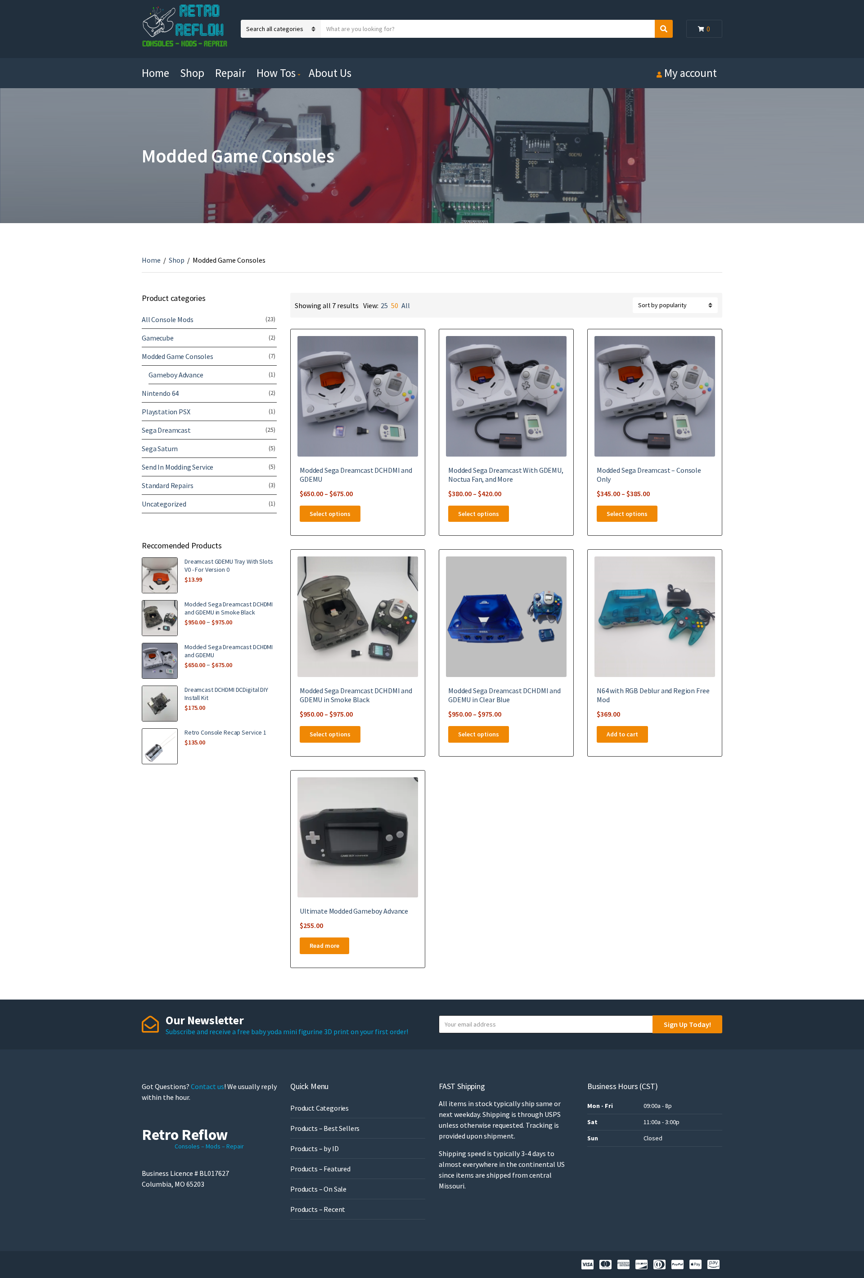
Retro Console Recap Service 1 (225, 732)
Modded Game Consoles (177, 356)
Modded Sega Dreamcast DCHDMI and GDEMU (228, 651)
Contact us (207, 1086)
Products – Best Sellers (325, 1128)
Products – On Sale (318, 1188)
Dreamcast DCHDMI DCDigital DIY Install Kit (226, 694)
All (405, 305)
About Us (330, 73)
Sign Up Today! (687, 1024)
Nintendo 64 (160, 393)
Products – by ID (314, 1148)
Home (155, 73)
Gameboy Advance (175, 374)
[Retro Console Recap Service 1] (160, 746)
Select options (330, 514)
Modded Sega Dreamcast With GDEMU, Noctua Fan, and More (505, 475)
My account (690, 73)
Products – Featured (320, 1168)
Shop (192, 73)
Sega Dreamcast (166, 430)
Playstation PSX (166, 411)
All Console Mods (167, 319)
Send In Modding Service (177, 466)
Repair (230, 73)
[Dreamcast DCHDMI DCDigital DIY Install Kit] (160, 704)
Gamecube (158, 337)
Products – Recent (317, 1209)
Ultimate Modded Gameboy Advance (354, 910)
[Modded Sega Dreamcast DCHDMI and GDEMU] (160, 661)
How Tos (276, 73)
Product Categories (319, 1107)
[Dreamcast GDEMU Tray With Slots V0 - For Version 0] (160, 575)
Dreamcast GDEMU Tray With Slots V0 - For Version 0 (228, 565)
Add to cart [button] (622, 734)
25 (384, 305)
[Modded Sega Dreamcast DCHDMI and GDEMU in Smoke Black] (160, 618)
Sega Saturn (160, 448)
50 (394, 305)
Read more (324, 946)
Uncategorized (164, 503)
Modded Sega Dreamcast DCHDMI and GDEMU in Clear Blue (504, 695)
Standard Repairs (167, 485)
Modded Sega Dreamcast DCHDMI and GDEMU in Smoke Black (356, 695)
